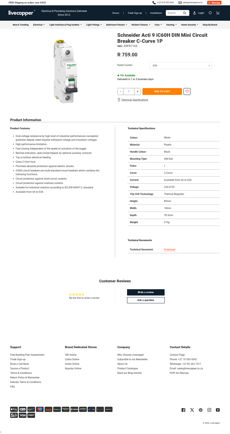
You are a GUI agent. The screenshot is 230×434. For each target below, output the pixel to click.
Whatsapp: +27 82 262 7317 (185, 363)
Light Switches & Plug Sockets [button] (64, 25)
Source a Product (19, 368)
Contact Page (177, 354)
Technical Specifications (134, 99)
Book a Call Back (19, 363)
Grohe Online (72, 363)
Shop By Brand (210, 25)
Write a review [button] (146, 292)
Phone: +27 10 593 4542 (183, 359)
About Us (122, 363)
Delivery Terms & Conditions (25, 382)
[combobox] (177, 13)
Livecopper (215, 423)
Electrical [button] (38, 25)
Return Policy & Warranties (24, 377)
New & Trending (21, 25)
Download (169, 249)
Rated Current (124, 65)
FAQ (12, 386)
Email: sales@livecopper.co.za (186, 368)
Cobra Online (72, 359)
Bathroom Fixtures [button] (115, 25)
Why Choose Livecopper (130, 354)
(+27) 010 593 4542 (165, 2)
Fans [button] (157, 25)
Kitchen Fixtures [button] (140, 25)
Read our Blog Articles (129, 372)
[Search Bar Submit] (185, 13)
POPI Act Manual (179, 372)
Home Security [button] (188, 25)
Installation (156, 13)
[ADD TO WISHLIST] (187, 91)
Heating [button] (170, 25)
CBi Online (70, 354)
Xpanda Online (73, 368)
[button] (210, 13)
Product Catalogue (127, 368)
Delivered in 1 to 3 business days (135, 79)
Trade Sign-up (135, 13)
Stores (115, 13)
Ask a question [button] (145, 300)
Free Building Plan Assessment (27, 354)
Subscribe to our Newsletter (132, 359)
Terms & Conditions (21, 372)
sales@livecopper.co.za (192, 2)
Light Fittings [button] (93, 25)
